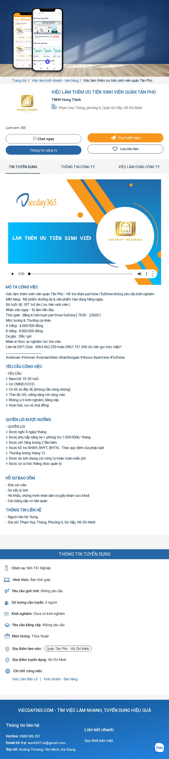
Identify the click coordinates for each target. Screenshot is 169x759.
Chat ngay (45, 139)
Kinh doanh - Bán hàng (60, 679)
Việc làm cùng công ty (139, 167)
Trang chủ (19, 80)
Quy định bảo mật (98, 740)
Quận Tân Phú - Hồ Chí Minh (67, 648)
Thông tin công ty (43, 150)
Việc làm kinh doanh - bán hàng (55, 80)
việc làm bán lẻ (25, 679)
